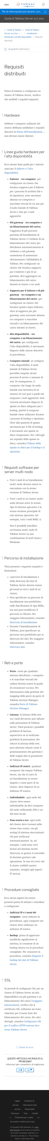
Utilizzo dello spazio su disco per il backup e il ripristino (27, 447)
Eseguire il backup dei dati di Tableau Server (26, 960)
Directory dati (17, 647)
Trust (25, 1113)
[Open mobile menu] (6, 4)
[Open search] (43, 4)
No (28, 1070)
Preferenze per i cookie (24, 1117)
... (23, 33)
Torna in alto (25, 1047)
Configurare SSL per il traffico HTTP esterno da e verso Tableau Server (22, 1025)
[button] (5, 49)
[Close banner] (45, 11)
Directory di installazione (23, 622)
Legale (17, 1101)
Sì (19, 1070)
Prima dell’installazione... (30, 131)
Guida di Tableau (14, 30)
